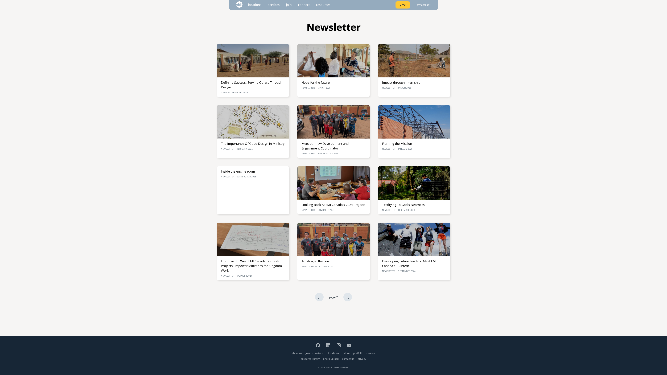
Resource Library (310, 358)
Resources (323, 5)
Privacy (362, 358)
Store (347, 353)
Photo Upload (331, 358)
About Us (297, 353)
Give (403, 4)
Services (274, 5)
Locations (254, 5)
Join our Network (315, 353)
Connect (304, 5)
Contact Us (348, 358)
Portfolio (358, 353)
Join (289, 5)
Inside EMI (334, 353)
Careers (371, 353)
